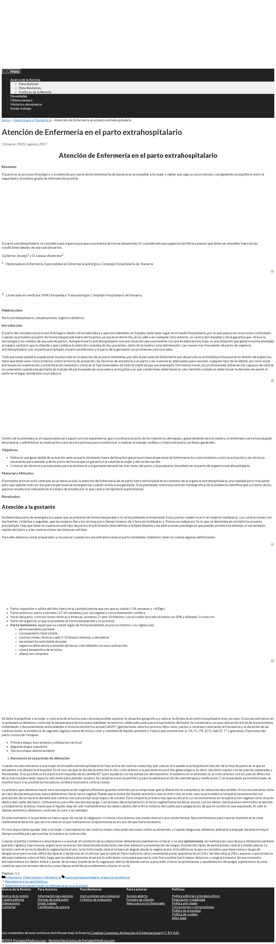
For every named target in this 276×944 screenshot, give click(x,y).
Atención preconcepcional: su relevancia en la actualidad (46, 885)
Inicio (6, 120)
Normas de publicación (53, 899)
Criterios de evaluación (96, 899)
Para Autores (28, 84)
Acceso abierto (137, 896)
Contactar (9, 907)
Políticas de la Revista (35, 92)
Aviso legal (179, 918)
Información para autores (55, 896)
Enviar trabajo (20, 108)
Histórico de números (26, 104)
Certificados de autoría (53, 907)
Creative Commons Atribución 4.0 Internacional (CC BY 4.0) (134, 933)
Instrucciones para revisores (100, 896)
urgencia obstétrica (115, 877)
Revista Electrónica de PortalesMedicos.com (82, 940)
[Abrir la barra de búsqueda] (5, 116)
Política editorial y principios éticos (196, 896)
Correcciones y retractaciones (193, 907)
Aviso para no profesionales (146, 903)
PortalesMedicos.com (29, 940)
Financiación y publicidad (188, 899)
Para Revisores (30, 88)
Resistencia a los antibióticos (26, 881)
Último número (21, 100)
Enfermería (13, 877)
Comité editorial (13, 899)
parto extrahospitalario (82, 877)
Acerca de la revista (15, 896)
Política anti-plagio (185, 903)
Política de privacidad (186, 910)
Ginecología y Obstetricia (32, 120)
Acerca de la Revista (25, 79)
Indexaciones (11, 903)
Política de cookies (185, 914)
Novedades (18, 96)
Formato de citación (140, 899)
